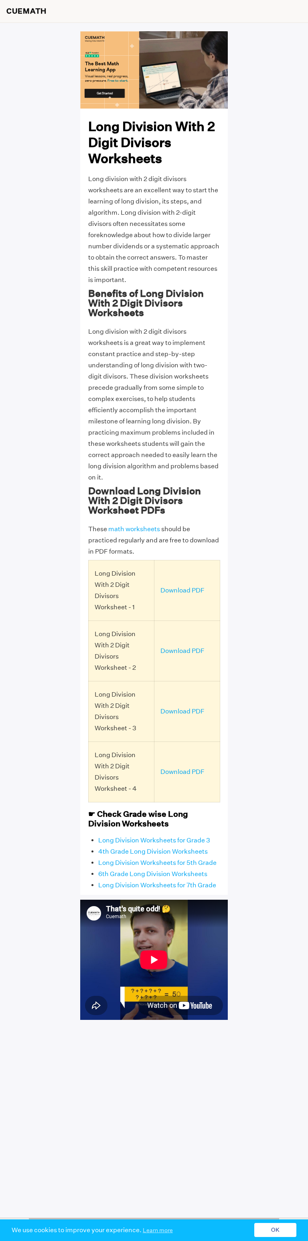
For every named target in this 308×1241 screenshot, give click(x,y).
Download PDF (182, 590)
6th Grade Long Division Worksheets (152, 874)
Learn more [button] (158, 1230)
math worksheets (134, 529)
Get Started (105, 93)
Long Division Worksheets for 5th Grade (157, 862)
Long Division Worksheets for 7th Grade (157, 885)
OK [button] (275, 1230)
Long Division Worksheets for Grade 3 (154, 840)
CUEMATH (26, 11)
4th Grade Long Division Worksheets (153, 851)
